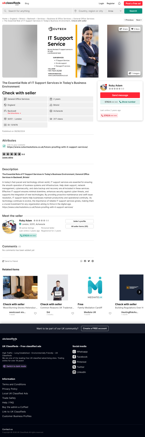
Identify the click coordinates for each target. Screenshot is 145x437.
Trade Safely (9, 398)
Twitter (80, 367)
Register (111, 3)
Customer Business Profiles (16, 416)
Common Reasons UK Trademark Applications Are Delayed (57, 307)
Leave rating (7, 157)
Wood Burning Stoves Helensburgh (20, 307)
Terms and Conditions (14, 384)
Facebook (82, 356)
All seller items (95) (79, 226)
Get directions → (14, 113)
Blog (27, 3)
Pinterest (81, 361)
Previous (129, 20)
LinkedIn (81, 372)
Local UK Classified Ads (15, 393)
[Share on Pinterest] (93, 261)
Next (138, 20)
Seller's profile (79, 221)
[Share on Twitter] (89, 261)
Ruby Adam (25, 220)
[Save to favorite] (35, 313)
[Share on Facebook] (85, 261)
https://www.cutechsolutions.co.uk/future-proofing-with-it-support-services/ (47, 147)
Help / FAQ (8, 402)
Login (101, 3)
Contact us (7, 429)
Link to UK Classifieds (14, 411)
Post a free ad (133, 3)
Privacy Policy (9, 388)
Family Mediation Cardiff (90, 307)
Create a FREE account (95, 328)
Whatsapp (82, 351)
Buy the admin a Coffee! (15, 407)
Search (133, 11)
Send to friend (11, 261)
